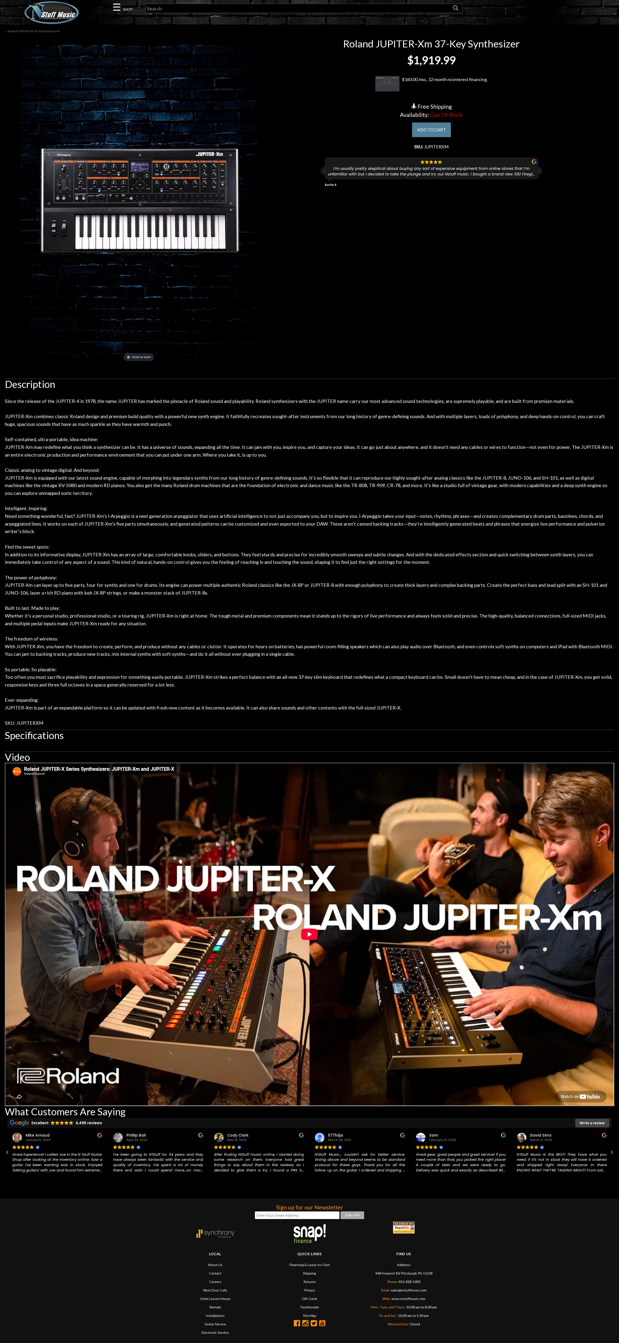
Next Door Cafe (215, 1290)
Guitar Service (215, 1324)
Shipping (309, 1273)
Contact (215, 1273)
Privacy (309, 1290)
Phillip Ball (35, 1135)
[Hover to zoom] (139, 200)
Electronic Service (215, 1332)
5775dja (234, 1135)
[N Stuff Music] (51, 12)
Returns (309, 1282)
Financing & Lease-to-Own (309, 1265)
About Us (215, 1265)
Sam (332, 1135)
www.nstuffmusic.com (408, 1299)
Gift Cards (309, 1299)
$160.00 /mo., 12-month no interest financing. (445, 79)
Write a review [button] (592, 1123)
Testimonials (309, 1307)
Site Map (309, 1315)
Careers (215, 1282)
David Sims (440, 1135)
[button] (538, 170)
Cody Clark (137, 1135)
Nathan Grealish (546, 1135)
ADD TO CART (431, 129)
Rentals (215, 1307)
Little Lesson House (215, 1299)
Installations (215, 1315)
